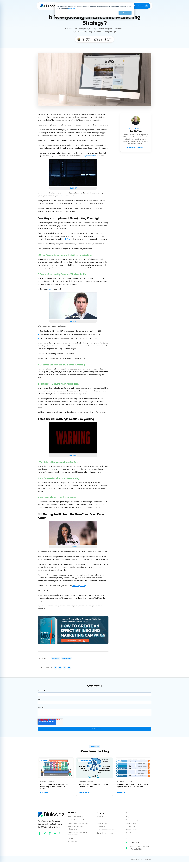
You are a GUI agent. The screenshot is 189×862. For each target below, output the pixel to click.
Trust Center (130, 833)
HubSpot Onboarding (75, 816)
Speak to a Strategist (137, 6)
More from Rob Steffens (135, 148)
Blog (127, 816)
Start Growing (73, 841)
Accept (125, 13)
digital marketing (89, 156)
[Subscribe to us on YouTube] (55, 833)
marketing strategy (79, 586)
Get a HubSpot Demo (105, 833)
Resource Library (132, 820)
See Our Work (102, 823)
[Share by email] (69, 668)
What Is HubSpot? (132, 823)
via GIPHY (73, 188)
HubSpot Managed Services (78, 823)
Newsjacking (66, 658)
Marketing (55, 658)
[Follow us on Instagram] (50, 833)
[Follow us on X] (45, 833)
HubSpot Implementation (77, 820)
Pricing (70, 838)
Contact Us (101, 826)
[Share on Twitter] (60, 668)
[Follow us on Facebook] (40, 833)
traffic (51, 289)
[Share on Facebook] (64, 668)
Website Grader (131, 830)
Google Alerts (66, 239)
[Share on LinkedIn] (55, 668)
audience (62, 196)
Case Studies (130, 826)
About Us (100, 816)
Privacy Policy (72, 8)
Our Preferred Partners (105, 830)
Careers (100, 820)
